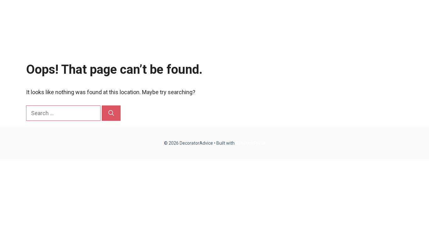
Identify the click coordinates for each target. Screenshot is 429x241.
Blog (313, 18)
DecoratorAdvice (56, 18)
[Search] (111, 113)
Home (287, 18)
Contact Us (382, 18)
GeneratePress (250, 143)
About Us (343, 18)
